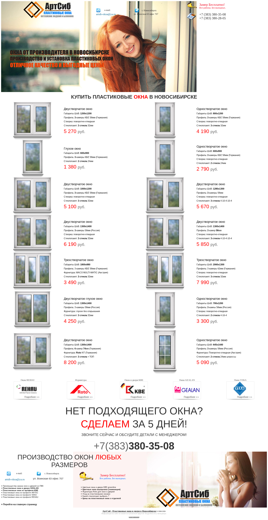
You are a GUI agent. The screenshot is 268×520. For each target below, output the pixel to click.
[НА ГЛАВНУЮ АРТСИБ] (48, 17)
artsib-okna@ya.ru (106, 14)
